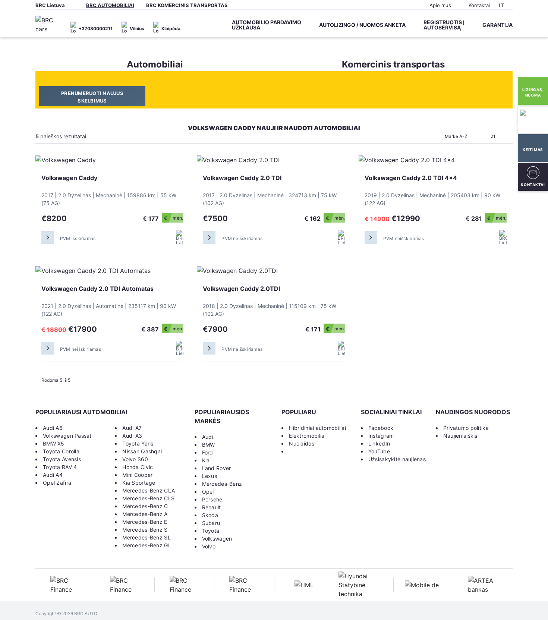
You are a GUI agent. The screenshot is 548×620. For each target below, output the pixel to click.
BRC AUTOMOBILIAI (110, 5)
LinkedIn (379, 443)
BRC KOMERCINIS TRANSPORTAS (187, 5)
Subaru (211, 523)
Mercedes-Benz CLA (148, 490)
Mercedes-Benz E (144, 522)
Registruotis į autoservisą (443, 25)
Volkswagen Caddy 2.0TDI (241, 288)
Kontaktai (479, 5)
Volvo (208, 546)
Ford (207, 452)
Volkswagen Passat (67, 435)
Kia (206, 460)
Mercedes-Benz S (144, 529)
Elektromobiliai (307, 435)
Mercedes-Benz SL (146, 537)
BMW (208, 444)
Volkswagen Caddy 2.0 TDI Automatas (97, 288)
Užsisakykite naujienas (397, 459)
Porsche (212, 499)
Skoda (210, 515)
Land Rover (216, 468)
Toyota (211, 531)
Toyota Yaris (137, 443)
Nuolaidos (301, 443)
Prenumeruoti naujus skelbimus (92, 97)
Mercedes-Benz (222, 484)
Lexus (209, 476)
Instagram (381, 435)
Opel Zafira (57, 482)
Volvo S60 (135, 459)
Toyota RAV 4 (60, 467)
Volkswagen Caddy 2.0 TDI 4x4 (411, 178)
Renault (211, 507)
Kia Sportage (138, 482)
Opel (208, 491)
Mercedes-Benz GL (146, 545)
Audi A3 (132, 435)
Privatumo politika (466, 428)
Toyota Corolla (61, 451)
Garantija (497, 25)
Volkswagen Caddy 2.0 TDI (242, 178)
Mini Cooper (137, 475)
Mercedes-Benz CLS (148, 498)
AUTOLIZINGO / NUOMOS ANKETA (362, 25)
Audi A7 (132, 428)
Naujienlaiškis (460, 435)
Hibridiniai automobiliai (317, 428)
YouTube (379, 451)
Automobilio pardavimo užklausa (266, 25)
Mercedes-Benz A (144, 514)
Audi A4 (53, 475)
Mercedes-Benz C (145, 506)
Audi (207, 437)
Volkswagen (217, 538)
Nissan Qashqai (142, 451)
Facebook (380, 428)
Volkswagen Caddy (69, 178)
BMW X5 (53, 443)
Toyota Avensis (62, 459)
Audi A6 (53, 428)
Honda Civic (137, 467)
